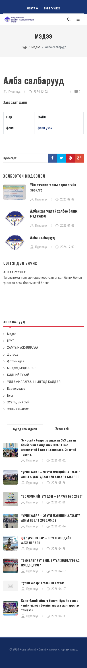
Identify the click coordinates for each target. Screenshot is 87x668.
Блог (10, 396)
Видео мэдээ (16, 389)
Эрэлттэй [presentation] (62, 428)
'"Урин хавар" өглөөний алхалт (42, 582)
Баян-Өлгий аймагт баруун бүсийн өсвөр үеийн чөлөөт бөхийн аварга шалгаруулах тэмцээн (50, 605)
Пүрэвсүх (32, 460)
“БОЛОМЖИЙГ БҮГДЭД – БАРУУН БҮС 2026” (52, 496)
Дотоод (12, 354)
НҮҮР (10, 341)
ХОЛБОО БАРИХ (18, 409)
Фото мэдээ (15, 361)
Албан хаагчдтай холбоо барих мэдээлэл (53, 213)
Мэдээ (35, 47)
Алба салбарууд (42, 237)
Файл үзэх (44, 128)
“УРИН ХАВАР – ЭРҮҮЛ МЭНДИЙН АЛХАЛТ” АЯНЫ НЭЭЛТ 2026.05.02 (50, 517)
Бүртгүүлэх (52, 8)
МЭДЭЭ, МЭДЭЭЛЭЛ (21, 368)
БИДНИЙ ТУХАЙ (18, 375)
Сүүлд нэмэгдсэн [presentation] (25, 429)
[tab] (25, 428)
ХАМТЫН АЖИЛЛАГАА (22, 348)
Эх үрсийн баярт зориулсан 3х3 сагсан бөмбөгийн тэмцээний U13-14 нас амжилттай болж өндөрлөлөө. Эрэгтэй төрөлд (48, 447)
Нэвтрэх (32, 8)
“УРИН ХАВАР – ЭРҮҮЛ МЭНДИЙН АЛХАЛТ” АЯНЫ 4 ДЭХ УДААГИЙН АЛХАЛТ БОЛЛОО (50, 474)
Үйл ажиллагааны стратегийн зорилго (53, 187)
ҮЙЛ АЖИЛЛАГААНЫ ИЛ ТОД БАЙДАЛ (33, 382)
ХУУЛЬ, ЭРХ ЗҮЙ (18, 402)
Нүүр (24, 47)
